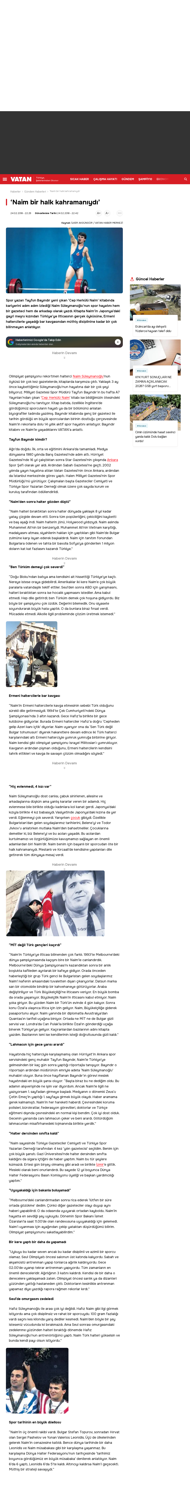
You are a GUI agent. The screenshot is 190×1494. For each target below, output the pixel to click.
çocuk (75, 818)
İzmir (100, 1164)
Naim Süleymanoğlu (67, 306)
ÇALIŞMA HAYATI (105, 179)
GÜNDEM (128, 179)
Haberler (15, 191)
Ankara (112, 460)
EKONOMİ (163, 179)
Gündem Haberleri (35, 191)
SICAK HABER (79, 179)
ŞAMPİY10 (145, 179)
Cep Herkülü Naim (83, 300)
